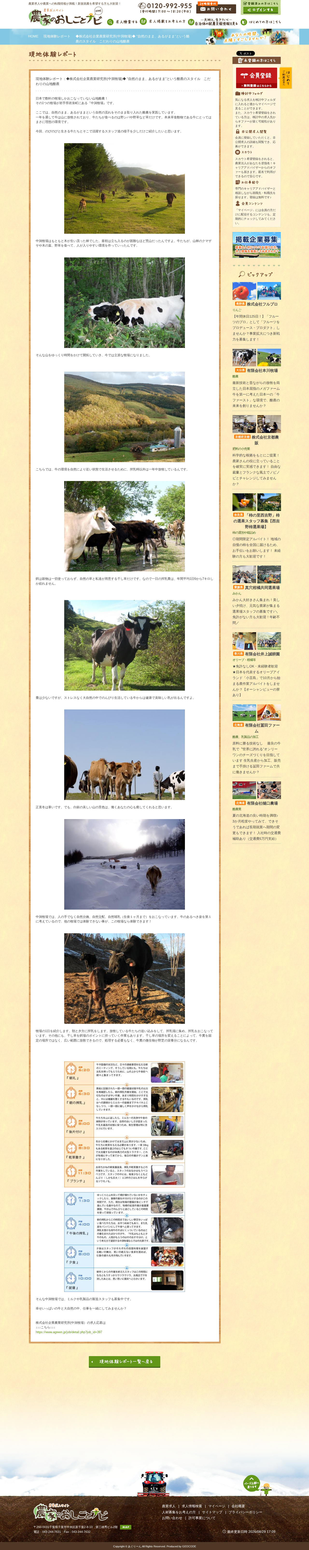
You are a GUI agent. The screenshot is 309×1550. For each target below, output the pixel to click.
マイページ (216, 1506)
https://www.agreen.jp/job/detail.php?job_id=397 (69, 1332)
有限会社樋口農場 (257, 803)
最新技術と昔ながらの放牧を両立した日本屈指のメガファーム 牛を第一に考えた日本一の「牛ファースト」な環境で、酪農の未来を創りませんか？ (256, 394)
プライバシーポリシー (245, 1512)
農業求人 (169, 1506)
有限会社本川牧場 (257, 370)
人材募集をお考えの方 (179, 1512)
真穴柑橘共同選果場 (257, 588)
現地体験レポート (56, 36)
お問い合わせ (172, 1518)
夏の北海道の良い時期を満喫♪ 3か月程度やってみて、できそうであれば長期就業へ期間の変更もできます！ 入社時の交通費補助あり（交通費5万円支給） (256, 827)
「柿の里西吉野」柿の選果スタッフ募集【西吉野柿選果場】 (256, 521)
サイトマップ (212, 1512)
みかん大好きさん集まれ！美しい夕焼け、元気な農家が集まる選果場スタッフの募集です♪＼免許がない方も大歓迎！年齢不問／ (256, 611)
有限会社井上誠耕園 (257, 654)
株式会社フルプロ (257, 304)
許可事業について (202, 1518)
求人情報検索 (192, 1506)
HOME (33, 36)
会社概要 (238, 1506)
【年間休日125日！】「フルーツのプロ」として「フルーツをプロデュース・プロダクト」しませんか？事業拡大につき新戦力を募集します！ (256, 327)
